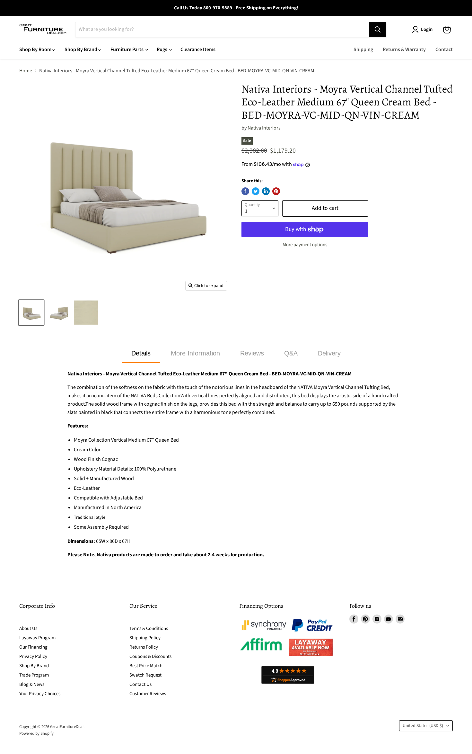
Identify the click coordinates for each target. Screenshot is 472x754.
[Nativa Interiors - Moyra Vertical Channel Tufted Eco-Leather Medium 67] (31, 312)
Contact (444, 49)
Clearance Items (197, 49)
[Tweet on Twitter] (255, 191)
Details (141, 353)
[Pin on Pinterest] (276, 191)
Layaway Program (37, 637)
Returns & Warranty (404, 49)
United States (423, 726)
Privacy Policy (33, 656)
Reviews (252, 353)
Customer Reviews (147, 693)
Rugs (162, 49)
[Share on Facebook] (245, 191)
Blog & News (31, 684)
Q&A (291, 353)
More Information (195, 353)
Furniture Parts (127, 49)
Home (25, 71)
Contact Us (140, 684)
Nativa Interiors (264, 127)
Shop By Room (35, 49)
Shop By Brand (81, 49)
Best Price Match (145, 665)
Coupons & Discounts (150, 656)
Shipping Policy (145, 637)
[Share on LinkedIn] (266, 191)
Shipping (363, 49)
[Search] (377, 29)
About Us (28, 628)
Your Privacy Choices (39, 693)
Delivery (329, 353)
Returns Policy (143, 647)
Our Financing (33, 647)
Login (427, 29)
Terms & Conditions (148, 628)
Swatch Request (145, 675)
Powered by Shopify (36, 733)
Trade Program (34, 675)
